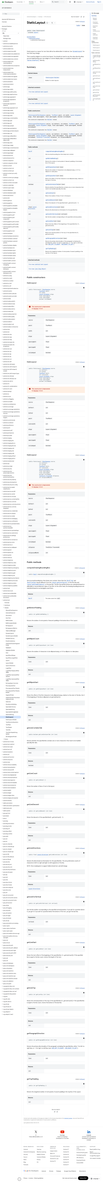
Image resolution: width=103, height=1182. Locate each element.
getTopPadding (50, 248)
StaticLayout (33, 115)
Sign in (99, 2)
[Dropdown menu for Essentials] (25, 2)
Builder (49, 119)
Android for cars (54, 1158)
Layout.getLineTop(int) (59, 582)
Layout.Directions (32, 207)
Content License (68, 1118)
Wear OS (52, 1153)
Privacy (38, 1159)
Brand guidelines (38, 1178)
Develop (31, 2)
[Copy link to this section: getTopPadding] (40, 1079)
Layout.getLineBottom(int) (35, 584)
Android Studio (90, 2)
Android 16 (66, 1152)
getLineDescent (51, 200)
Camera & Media (41, 1157)
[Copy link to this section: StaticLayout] (38, 283)
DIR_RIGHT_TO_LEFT (67, 244)
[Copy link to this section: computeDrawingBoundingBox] (51, 568)
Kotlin (78, 25)
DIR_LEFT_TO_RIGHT (54, 244)
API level (4, 31)
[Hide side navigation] (19, 1179)
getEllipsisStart (51, 175)
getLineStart (50, 221)
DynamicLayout (77, 51)
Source (25, 1157)
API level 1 (82, 21)
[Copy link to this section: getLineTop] (37, 988)
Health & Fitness (41, 1154)
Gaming (39, 1149)
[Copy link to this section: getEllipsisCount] (40, 639)
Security (26, 1154)
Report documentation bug (95, 1152)
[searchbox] (11, 14)
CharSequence (41, 115)
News (25, 1159)
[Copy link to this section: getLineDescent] (40, 805)
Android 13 (66, 1159)
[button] (10, 29)
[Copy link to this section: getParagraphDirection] (46, 1034)
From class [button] (38, 92)
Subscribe (83, 1178)
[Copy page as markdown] (52, 22)
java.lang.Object (31, 37)
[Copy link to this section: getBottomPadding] (42, 608)
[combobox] (59, 1)
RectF (30, 151)
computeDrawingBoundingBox (54, 151)
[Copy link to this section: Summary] (37, 67)
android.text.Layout (34, 38)
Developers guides (81, 1155)
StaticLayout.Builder (52, 77)
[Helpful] (81, 17)
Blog (25, 1162)
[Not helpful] (83, 17)
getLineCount (50, 193)
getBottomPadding (51, 158)
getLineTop (49, 229)
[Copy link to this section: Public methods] (42, 562)
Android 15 (66, 1154)
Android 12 (66, 1162)
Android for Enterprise (29, 1152)
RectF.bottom (31, 582)
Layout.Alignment (75, 115)
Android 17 (66, 1149)
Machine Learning (41, 1152)
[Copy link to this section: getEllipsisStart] (39, 682)
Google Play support (95, 1155)
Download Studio (81, 1160)
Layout (36, 32)
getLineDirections (51, 207)
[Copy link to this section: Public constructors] (46, 278)
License (31, 1178)
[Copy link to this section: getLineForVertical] (42, 897)
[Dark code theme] (84, 288)
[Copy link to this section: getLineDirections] (42, 848)
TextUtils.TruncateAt (43, 137)
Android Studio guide (82, 1152)
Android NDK (80, 1162)
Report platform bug (95, 1149)
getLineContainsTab (52, 184)
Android (26, 1149)
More (41, 2)
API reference (7, 8)
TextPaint (55, 115)
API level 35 (82, 568)
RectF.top (70, 580)
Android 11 (66, 1164)
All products (82, 1171)
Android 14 (66, 1157)
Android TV (53, 1161)
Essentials (20, 2)
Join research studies (95, 1158)
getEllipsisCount (51, 167)
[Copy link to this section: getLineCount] (38, 774)
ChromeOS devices (55, 1156)
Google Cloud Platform (70, 1171)
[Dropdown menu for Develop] (36, 2)
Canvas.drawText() (33, 60)
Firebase (58, 1171)
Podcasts (26, 1164)
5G (37, 1162)
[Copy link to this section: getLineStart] (38, 942)
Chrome (51, 1171)
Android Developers (31, 16)
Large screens (53, 1151)
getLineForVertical (52, 214)
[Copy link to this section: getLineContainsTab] (43, 728)
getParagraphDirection (53, 238)
